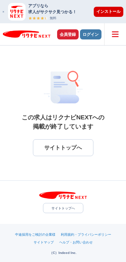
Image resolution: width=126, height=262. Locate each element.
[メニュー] (115, 34)
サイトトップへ (63, 208)
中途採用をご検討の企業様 (35, 234)
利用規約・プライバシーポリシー (86, 234)
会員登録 (68, 34)
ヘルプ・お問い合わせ (76, 242)
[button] (66, 11)
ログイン (91, 34)
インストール (108, 11)
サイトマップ (44, 242)
